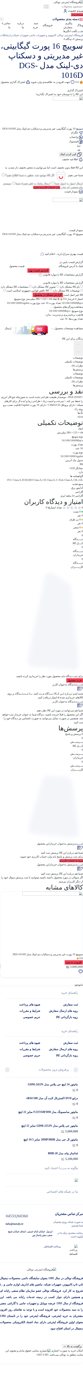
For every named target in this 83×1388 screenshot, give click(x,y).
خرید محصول (74, 680)
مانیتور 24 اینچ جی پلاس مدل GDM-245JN (53, 1084)
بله (79, 149)
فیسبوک (74, 141)
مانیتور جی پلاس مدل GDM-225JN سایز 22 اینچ (49, 1125)
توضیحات (78, 373)
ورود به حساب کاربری (71, 860)
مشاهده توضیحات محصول (68, 328)
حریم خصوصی (31, 1017)
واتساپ (74, 136)
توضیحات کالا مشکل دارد (66, 290)
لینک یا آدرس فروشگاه (71, 266)
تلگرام (75, 132)
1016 (80, 416)
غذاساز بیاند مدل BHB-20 (63, 1153)
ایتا (79, 145)
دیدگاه (68, 39)
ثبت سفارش (70, 1004)
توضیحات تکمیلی (74, 377)
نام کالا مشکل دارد (70, 286)
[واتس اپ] (76, 1199)
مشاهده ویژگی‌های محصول (68, 306)
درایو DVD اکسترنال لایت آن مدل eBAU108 (52, 1098)
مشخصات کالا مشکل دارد (14, 286)
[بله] (6, 1199)
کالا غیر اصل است (73, 294)
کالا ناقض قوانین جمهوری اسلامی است (27, 290)
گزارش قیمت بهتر (38, 270)
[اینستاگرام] (41, 1199)
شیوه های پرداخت (29, 1004)
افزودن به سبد (74, 962)
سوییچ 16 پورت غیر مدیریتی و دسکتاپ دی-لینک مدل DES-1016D (48, 954)
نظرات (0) (77, 381)
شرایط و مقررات (30, 1010)
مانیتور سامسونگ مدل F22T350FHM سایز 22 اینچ (48, 1112)
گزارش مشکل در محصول (48, 294)
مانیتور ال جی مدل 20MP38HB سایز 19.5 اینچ (51, 1139)
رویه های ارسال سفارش (63, 1010)
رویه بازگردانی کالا (67, 1017)
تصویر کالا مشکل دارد (44, 286)
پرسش (78, 39)
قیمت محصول (16, 266)
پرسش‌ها (78, 385)
